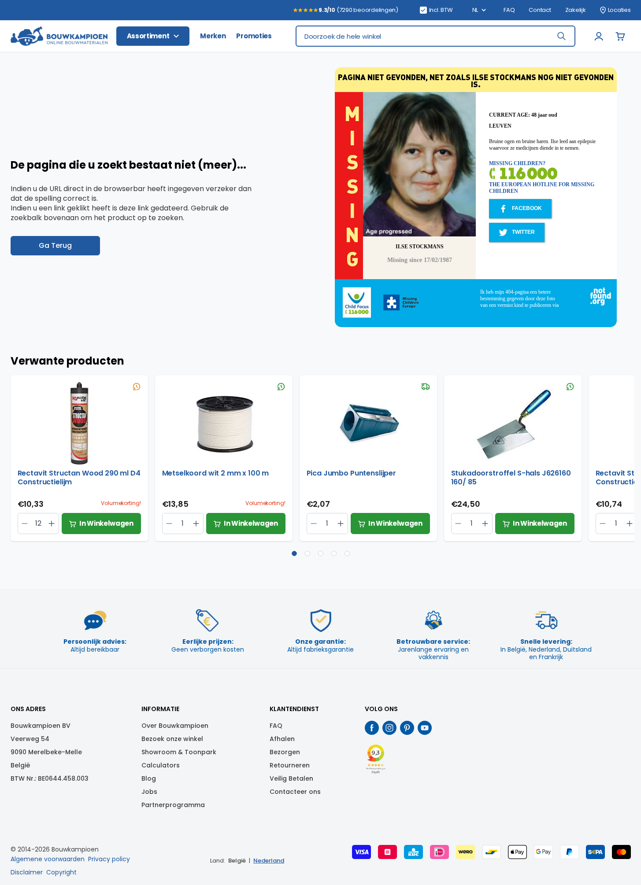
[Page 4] (334, 553)
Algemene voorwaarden (48, 859)
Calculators (160, 765)
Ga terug (55, 245)
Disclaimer (27, 872)
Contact (540, 10)
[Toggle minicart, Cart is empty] (620, 36)
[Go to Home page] (59, 36)
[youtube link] (425, 728)
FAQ (509, 10)
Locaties (619, 10)
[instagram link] (389, 728)
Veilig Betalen (291, 778)
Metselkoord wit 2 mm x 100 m (215, 473)
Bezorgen (285, 752)
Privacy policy (109, 859)
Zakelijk (575, 10)
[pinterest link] (407, 728)
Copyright (61, 872)
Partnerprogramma (173, 804)
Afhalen (282, 738)
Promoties (253, 36)
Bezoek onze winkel (172, 738)
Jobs (149, 791)
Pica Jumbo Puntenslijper (351, 473)
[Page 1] (294, 553)
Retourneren (290, 765)
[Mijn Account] (599, 36)
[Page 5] (347, 553)
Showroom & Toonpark (178, 752)
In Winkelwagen (106, 523)
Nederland (268, 860)
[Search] (561, 36)
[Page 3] (320, 553)
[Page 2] (307, 553)
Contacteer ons (295, 791)
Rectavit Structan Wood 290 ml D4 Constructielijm (79, 478)
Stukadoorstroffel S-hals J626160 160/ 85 (511, 478)
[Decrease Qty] (52, 523)
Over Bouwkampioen (174, 725)
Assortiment (148, 36)
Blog (148, 778)
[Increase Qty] (25, 523)
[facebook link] (372, 728)
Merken (213, 36)
